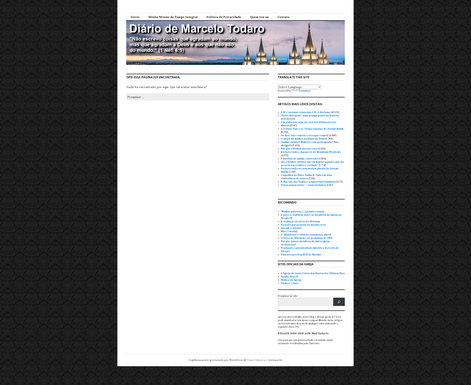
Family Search (289, 276)
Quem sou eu (259, 17)
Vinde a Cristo (289, 283)
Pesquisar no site (288, 295)
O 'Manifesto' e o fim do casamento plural (306, 234)
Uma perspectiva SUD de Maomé (301, 254)
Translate (305, 90)
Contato (283, 17)
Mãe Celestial (289, 231)
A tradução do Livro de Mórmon (300, 221)
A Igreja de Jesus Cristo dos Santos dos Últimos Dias (313, 273)
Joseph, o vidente (291, 228)
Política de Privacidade (223, 17)
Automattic (275, 360)
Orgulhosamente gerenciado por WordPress (215, 360)
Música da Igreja (291, 279)
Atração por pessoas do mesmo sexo (303, 224)
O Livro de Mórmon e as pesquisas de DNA (307, 238)
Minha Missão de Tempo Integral (173, 17)
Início (135, 17)
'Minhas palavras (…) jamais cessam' (303, 211)
